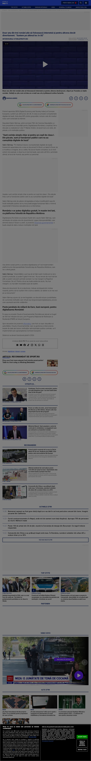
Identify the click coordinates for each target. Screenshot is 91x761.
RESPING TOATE (82, 749)
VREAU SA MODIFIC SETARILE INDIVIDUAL (82, 743)
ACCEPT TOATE (82, 736)
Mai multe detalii (32, 737)
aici (13, 749)
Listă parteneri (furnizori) (47, 741)
